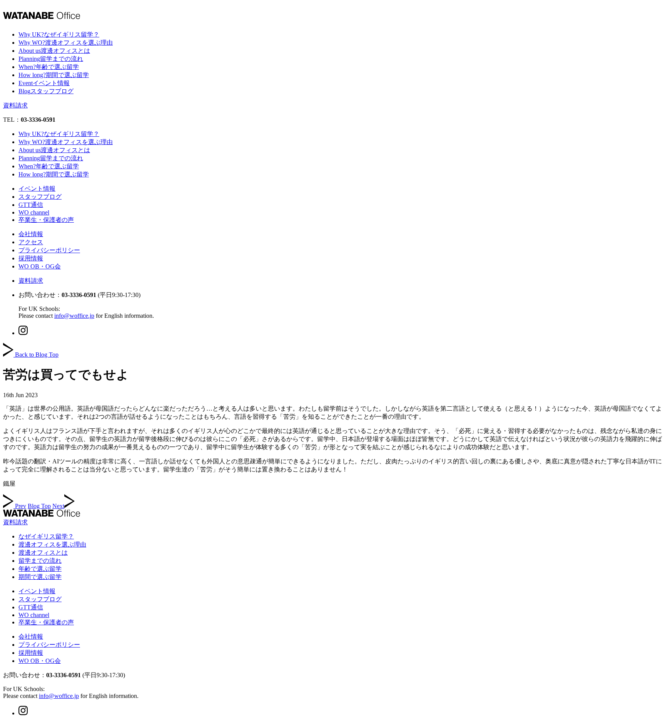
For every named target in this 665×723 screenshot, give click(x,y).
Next (58, 506)
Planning (50, 58)
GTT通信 (30, 204)
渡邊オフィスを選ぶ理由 (52, 544)
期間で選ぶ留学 (40, 577)
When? (48, 67)
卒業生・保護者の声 (46, 219)
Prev (20, 506)
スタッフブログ (40, 196)
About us (54, 50)
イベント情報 (36, 188)
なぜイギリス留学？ (46, 536)
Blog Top (39, 506)
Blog (46, 91)
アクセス (30, 242)
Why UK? (58, 34)
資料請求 (15, 105)
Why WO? (65, 42)
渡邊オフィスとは (43, 552)
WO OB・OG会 (39, 266)
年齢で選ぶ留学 (40, 568)
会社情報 (30, 234)
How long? (53, 75)
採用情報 (30, 258)
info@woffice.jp (74, 315)
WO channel (33, 212)
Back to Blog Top (36, 354)
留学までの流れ (40, 560)
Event (44, 83)
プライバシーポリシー (49, 250)
